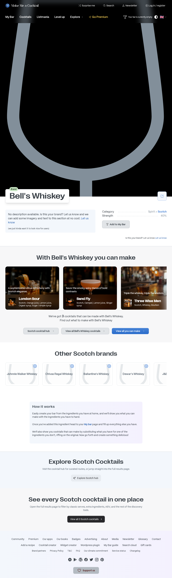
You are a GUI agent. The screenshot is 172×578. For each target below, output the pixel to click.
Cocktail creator (47, 545)
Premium (33, 539)
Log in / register (156, 5)
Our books (62, 539)
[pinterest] (102, 560)
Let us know (161, 238)
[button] (116, 224)
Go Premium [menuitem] (100, 17)
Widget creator (68, 545)
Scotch (162, 211)
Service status (119, 551)
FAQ (78, 551)
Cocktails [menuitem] (25, 17)
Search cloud (129, 545)
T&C (70, 551)
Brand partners (39, 551)
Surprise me (88, 5)
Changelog (135, 551)
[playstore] (75, 560)
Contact (156, 539)
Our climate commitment (96, 551)
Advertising (90, 539)
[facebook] (86, 560)
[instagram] (97, 560)
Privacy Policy (56, 551)
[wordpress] (81, 560)
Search (110, 5)
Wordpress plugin (90, 545)
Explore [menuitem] (75, 17)
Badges (76, 539)
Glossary (143, 539)
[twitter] (91, 560)
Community (17, 539)
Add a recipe (28, 545)
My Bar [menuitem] (9, 17)
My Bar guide (111, 545)
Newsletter (131, 5)
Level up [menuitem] (59, 17)
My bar (88, 424)
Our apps (47, 539)
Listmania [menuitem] (43, 17)
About (104, 539)
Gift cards (146, 545)
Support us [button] (89, 570)
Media (115, 539)
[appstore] (70, 560)
